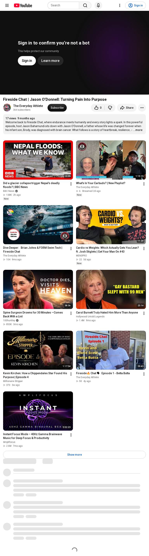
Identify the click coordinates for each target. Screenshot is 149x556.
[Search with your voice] (98, 5)
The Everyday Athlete (28, 106)
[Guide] (7, 5)
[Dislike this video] (110, 108)
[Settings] (119, 5)
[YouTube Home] (23, 5)
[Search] (85, 5)
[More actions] (142, 108)
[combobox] (64, 5)
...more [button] (137, 130)
